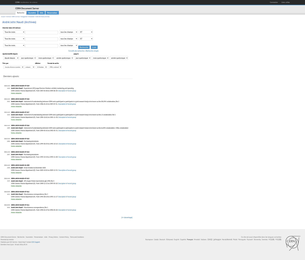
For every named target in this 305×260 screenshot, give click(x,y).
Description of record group (67, 91)
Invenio (11, 240)
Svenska (265, 239)
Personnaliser (52, 13)
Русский (250, 239)
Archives (8, 16)
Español (183, 239)
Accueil (3, 16)
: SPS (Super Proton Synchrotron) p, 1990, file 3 (32, 181)
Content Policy (64, 237)
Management (24, 16)
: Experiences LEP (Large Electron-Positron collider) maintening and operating (42, 88)
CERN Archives (15, 16)
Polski (235, 239)
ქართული (217, 239)
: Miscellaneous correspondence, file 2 (29, 194)
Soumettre (32, 13)
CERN (26, 2)
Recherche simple (92, 51)
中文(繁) (278, 239)
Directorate (31, 16)
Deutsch (162, 239)
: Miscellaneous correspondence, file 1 (29, 207)
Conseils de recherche (76, 51)
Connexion (274, 2)
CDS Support (36, 242)
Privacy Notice (53, 237)
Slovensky (257, 239)
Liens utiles (285, 2)
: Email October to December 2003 (28, 168)
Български (149, 239)
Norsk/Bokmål (227, 239)
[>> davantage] (127, 217)
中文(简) (271, 239)
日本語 (209, 239)
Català (156, 239)
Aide (41, 13)
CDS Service (13, 242)
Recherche (20, 13)
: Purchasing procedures (24, 141)
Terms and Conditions (77, 237)
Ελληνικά (169, 239)
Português (242, 239)
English (176, 239)
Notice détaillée (16, 93)
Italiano (203, 239)
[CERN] (293, 243)
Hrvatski (197, 239)
